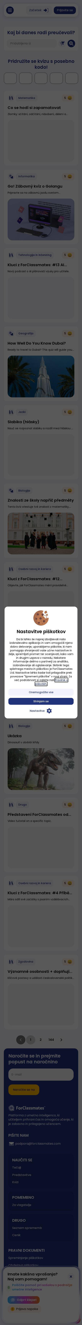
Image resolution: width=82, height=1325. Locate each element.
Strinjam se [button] (41, 701)
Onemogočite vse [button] (41, 692)
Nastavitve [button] (37, 711)
